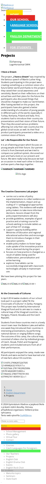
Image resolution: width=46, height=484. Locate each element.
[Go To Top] (1, 481)
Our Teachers (12, 453)
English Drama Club (15, 462)
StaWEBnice (25, 415)
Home (14, 14)
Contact (10, 439)
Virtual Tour (11, 437)
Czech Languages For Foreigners (21, 448)
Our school (19, 19)
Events (9, 464)
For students (20, 47)
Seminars (10, 476)
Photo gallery (12, 434)
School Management (16, 431)
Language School (24, 25)
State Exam (11, 478)
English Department (26, 36)
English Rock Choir (15, 467)
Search (4, 10)
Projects (10, 456)
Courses (10, 445)
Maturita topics (13, 473)
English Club (12, 459)
